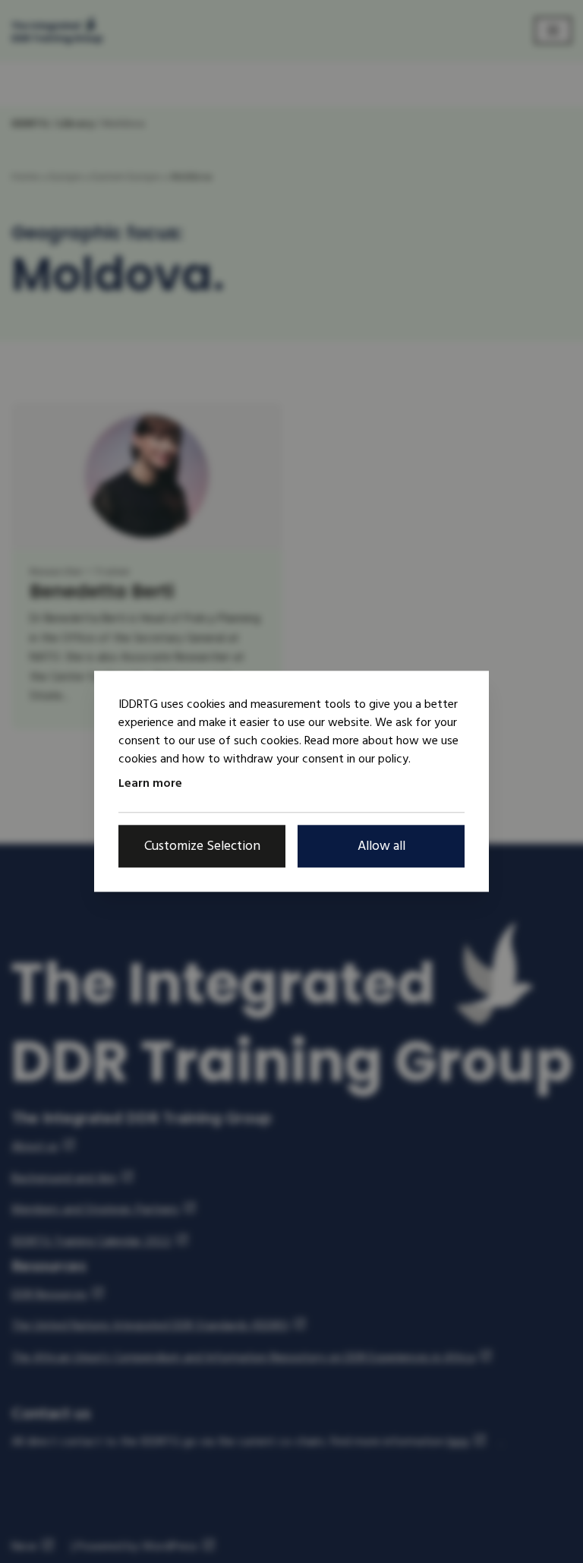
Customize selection (202, 846)
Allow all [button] (381, 846)
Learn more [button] (150, 783)
